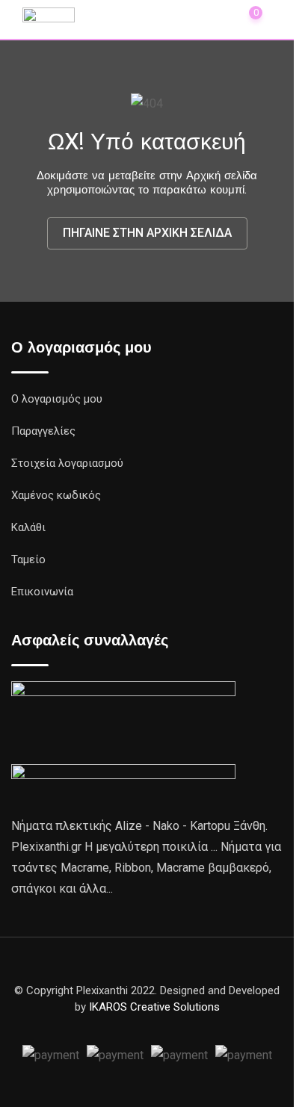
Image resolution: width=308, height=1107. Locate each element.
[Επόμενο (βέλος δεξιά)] (282, 553)
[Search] (181, 18)
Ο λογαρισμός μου (56, 399)
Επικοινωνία (42, 591)
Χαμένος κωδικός (56, 495)
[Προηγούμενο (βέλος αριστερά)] (26, 553)
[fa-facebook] (147, 1025)
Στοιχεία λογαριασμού (67, 463)
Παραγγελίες (43, 431)
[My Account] (214, 18)
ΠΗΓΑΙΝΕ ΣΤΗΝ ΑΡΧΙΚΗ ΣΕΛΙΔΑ (147, 233)
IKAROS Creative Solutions (154, 1007)
